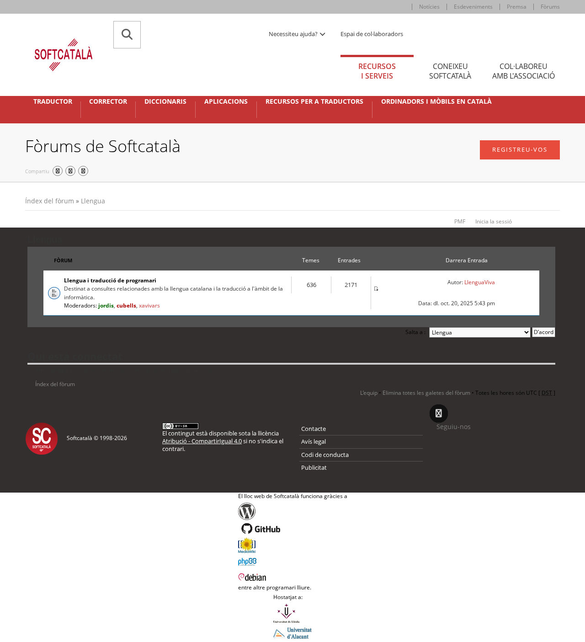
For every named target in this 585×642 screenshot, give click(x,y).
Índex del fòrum (49, 200)
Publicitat (314, 467)
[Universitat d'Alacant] (292, 632)
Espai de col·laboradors (371, 34)
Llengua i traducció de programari (110, 280)
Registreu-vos (520, 149)
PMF (459, 221)
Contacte (313, 428)
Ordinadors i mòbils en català (436, 101)
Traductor (52, 101)
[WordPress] (292, 511)
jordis (106, 305)
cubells (126, 305)
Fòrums (550, 7)
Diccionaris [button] (165, 101)
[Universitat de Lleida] (292, 613)
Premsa (516, 7)
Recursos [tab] (377, 71)
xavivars (149, 305)
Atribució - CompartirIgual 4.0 (202, 441)
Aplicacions (226, 101)
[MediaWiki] (292, 545)
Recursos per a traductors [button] (314, 101)
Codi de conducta (325, 455)
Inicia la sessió (493, 221)
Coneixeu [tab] (450, 71)
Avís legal (313, 441)
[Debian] (292, 576)
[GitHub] (292, 528)
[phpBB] (292, 560)
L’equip (369, 393)
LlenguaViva (479, 282)
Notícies (429, 7)
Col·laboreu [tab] (523, 71)
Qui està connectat (74, 356)
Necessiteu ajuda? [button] (294, 34)
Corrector (108, 101)
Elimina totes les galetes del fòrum (426, 393)
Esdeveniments (473, 7)
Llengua (93, 200)
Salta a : (415, 332)
